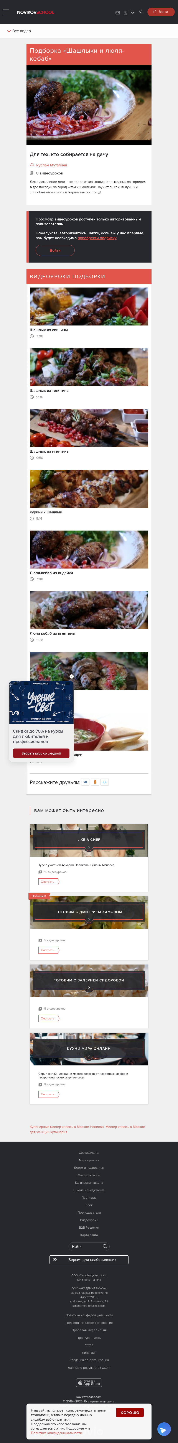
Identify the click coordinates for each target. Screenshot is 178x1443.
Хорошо (130, 1412)
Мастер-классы (89, 1175)
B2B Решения (89, 1227)
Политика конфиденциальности (89, 1315)
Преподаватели (89, 1213)
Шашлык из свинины (49, 330)
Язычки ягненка (44, 694)
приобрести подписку (97, 237)
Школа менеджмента (89, 1190)
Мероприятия (89, 1160)
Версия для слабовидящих (92, 1259)
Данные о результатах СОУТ (89, 1368)
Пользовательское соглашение (89, 1323)
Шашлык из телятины (49, 390)
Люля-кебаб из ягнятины (52, 633)
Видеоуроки (89, 1220)
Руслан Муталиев (51, 165)
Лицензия (89, 1353)
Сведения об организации (89, 1360)
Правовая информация (89, 1330)
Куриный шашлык (46, 512)
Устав (89, 1345)
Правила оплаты (89, 1338)
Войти (163, 11)
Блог (89, 1205)
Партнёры (89, 1198)
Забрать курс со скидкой (41, 753)
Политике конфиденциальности (56, 1432)
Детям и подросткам (89, 1168)
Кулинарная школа (89, 1183)
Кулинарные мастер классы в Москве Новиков (67, 1127)
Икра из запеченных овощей (56, 755)
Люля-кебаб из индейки (51, 573)
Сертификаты (89, 1153)
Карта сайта (89, 1235)
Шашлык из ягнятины (49, 451)
